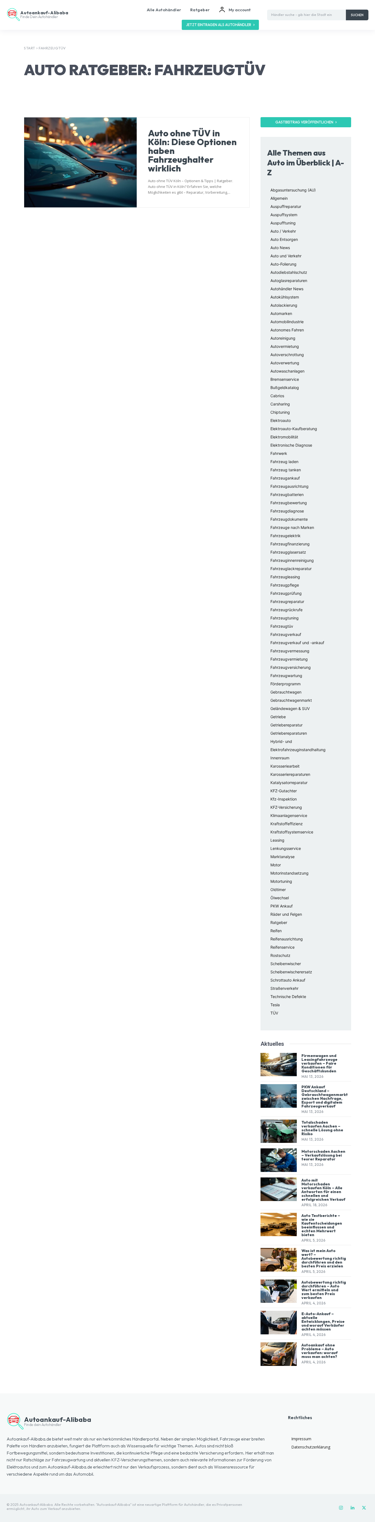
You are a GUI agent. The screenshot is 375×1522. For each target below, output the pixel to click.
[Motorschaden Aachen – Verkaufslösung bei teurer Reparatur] (279, 1160)
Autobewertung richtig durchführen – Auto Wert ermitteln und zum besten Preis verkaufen (323, 1290)
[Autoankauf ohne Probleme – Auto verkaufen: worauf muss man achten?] (279, 1354)
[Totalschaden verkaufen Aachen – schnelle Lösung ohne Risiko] (279, 1131)
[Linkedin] (352, 1508)
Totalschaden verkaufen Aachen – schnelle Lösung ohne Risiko (322, 1128)
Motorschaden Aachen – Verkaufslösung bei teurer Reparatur (323, 1155)
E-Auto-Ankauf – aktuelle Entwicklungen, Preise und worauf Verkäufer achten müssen (323, 1321)
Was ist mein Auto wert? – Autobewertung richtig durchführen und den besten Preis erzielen (323, 1258)
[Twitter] (364, 1508)
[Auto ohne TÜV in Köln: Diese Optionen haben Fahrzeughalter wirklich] (80, 162)
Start (29, 48)
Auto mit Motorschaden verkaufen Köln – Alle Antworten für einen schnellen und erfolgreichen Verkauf (323, 1190)
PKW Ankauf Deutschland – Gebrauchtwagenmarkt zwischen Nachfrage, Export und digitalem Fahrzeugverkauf (324, 1096)
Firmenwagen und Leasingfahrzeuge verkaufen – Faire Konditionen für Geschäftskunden (319, 1063)
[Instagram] (341, 1508)
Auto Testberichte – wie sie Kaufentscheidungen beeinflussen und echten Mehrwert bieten (321, 1225)
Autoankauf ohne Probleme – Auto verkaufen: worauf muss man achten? (319, 1351)
